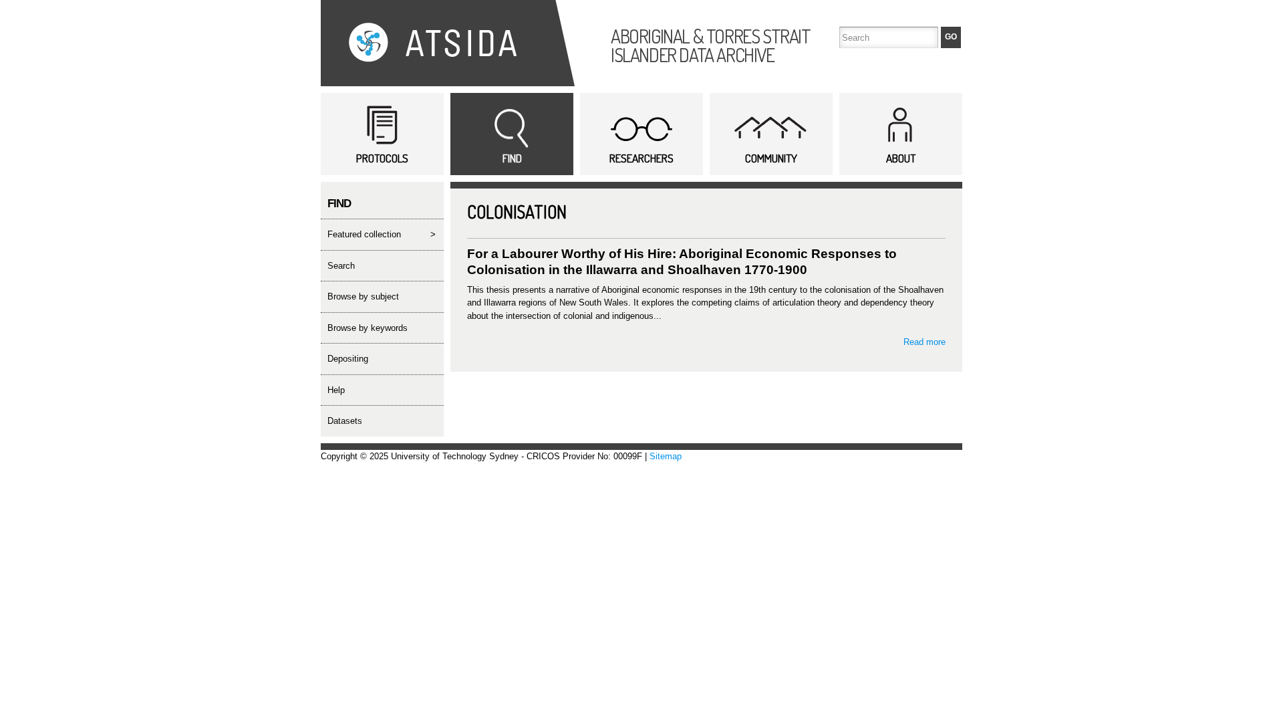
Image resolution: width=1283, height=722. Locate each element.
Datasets (344, 421)
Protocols (382, 158)
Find (512, 158)
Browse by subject (363, 296)
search (341, 266)
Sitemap (666, 456)
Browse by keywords (367, 328)
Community (771, 158)
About (900, 158)
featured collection (364, 234)
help (336, 390)
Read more (924, 342)
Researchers (641, 158)
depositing (347, 359)
